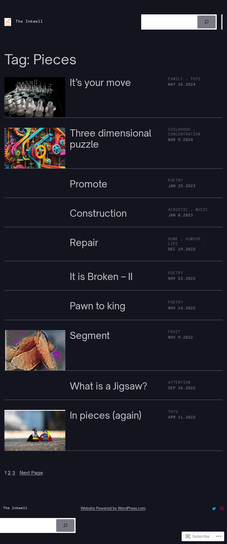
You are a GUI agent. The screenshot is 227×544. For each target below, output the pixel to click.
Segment (90, 335)
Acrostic (178, 210)
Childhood (179, 129)
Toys (195, 79)
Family (175, 79)
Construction (98, 213)
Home (173, 239)
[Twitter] (214, 508)
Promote (88, 184)
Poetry (175, 180)
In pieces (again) (105, 415)
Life (173, 244)
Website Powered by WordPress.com (113, 508)
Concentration (184, 134)
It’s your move (100, 82)
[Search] (206, 21)
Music (201, 210)
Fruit (174, 332)
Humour (192, 239)
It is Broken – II (101, 276)
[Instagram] (222, 508)
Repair (84, 242)
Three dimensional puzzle (110, 139)
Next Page (31, 472)
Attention (179, 382)
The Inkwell (29, 21)
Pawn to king (97, 306)
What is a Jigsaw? (108, 386)
